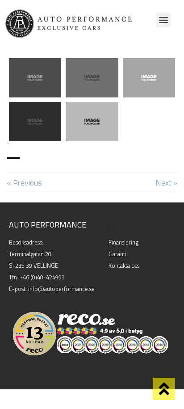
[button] (163, 20)
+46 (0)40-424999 (42, 277)
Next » (166, 183)
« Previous (24, 183)
